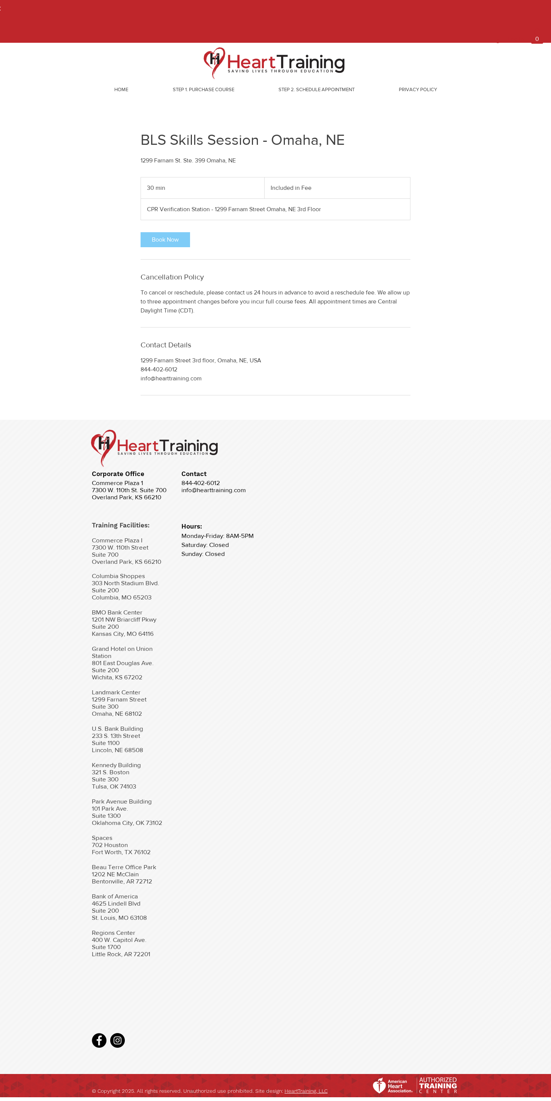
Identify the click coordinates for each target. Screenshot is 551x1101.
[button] (537, 36)
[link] (165, 239)
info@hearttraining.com (213, 489)
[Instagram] (117, 1040)
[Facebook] (99, 1040)
